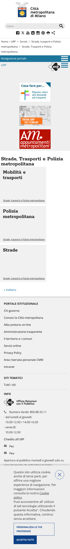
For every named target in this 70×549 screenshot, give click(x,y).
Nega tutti (59, 474)
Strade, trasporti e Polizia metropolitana (24, 200)
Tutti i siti (10, 385)
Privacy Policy (12, 353)
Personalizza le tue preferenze (29, 529)
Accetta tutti (25, 539)
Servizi (23, 41)
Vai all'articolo (23, 185)
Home (4, 41)
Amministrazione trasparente (23, 332)
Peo (11, 453)
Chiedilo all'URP (14, 439)
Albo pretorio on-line (17, 325)
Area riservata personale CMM (23, 360)
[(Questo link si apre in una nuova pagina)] (17, 33)
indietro (11, 290)
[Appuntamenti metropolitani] (35, 148)
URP (13, 41)
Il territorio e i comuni (18, 339)
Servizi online (12, 346)
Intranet (9, 367)
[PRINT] (48, 33)
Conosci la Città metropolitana (23, 318)
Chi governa (11, 311)
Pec (11, 446)
